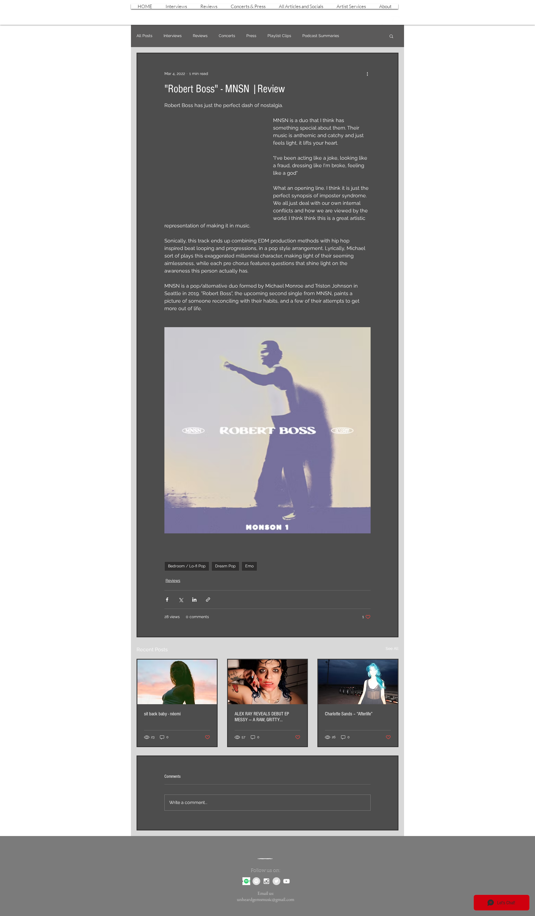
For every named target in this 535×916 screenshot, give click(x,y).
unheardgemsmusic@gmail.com (265, 899)
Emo (249, 566)
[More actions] (367, 73)
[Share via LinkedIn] (194, 599)
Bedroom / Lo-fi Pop (187, 566)
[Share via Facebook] (167, 599)
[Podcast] (246, 881)
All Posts (144, 35)
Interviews (173, 35)
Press (251, 35)
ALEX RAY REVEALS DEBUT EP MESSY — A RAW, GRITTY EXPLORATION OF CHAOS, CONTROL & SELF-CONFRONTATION (266, 717)
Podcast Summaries (320, 35)
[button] (391, 36)
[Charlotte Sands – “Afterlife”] (358, 682)
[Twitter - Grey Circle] (276, 881)
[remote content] (213, 162)
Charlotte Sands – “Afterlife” (349, 714)
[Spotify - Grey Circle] (256, 881)
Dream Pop (225, 566)
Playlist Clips (279, 35)
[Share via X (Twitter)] (180, 599)
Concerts (227, 35)
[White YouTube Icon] (395, 20)
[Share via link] (208, 599)
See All (392, 648)
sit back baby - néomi (162, 714)
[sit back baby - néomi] (177, 682)
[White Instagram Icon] (386, 20)
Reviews (200, 35)
